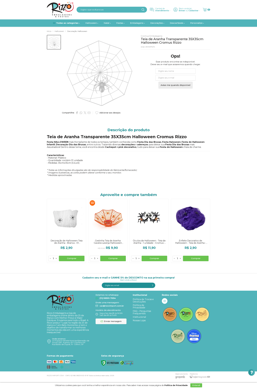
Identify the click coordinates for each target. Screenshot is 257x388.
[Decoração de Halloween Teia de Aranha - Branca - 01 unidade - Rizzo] (66, 231)
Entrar (182, 11)
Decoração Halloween (77, 31)
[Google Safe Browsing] (126, 363)
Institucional (139, 317)
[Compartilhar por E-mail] (89, 112)
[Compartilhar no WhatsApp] (81, 112)
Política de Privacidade (139, 306)
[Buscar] (143, 10)
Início (49, 31)
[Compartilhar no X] (85, 112)
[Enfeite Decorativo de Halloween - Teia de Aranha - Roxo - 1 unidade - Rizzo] (190, 231)
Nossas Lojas (139, 320)
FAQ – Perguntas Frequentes (142, 312)
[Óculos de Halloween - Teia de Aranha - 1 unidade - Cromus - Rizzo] (149, 231)
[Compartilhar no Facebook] (77, 112)
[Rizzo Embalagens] (60, 10)
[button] (54, 42)
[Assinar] (152, 285)
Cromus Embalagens (151, 36)
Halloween (59, 31)
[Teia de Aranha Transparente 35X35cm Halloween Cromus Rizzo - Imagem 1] (54, 42)
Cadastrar (193, 11)
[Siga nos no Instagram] (164, 301)
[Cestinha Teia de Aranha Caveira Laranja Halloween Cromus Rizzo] (107, 231)
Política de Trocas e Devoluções (143, 300)
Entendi (196, 385)
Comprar (71, 258)
